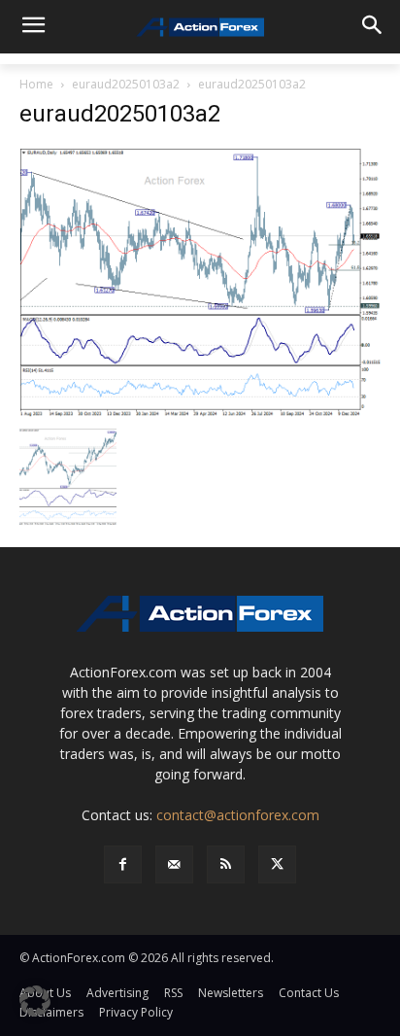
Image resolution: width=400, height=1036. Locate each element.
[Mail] (174, 864)
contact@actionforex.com (237, 815)
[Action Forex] (199, 27)
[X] (277, 864)
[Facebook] (123, 864)
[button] (35, 1001)
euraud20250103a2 (126, 84)
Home (36, 84)
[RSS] (226, 864)
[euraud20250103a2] (200, 281)
